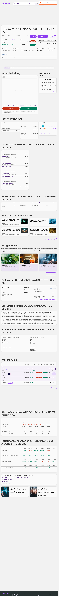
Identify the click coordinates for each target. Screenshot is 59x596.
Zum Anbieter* (52, 126)
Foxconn (4, 180)
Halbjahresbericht (6, 483)
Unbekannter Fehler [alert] (46, 2)
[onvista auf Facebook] (12, 595)
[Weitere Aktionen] (55, 369)
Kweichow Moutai (5, 156)
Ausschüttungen (35, 67)
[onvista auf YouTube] (14, 595)
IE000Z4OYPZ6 (5, 209)
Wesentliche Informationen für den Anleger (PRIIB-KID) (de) (15, 477)
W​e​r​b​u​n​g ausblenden (39, 15)
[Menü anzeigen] (15, 4)
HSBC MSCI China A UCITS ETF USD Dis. (15, 6)
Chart (12, 67)
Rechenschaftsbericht (7, 479)
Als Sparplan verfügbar (10, 57)
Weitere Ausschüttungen (31, 137)
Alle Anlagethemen (50, 274)
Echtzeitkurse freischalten (10, 383)
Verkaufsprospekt (6, 481)
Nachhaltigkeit (50, 67)
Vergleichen (42, 36)
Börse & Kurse (3, 6)
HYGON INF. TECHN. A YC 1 (7, 176)
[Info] (8, 48)
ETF (7, 6)
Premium (31, 3)
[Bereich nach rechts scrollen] (54, 374)
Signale (53, 36)
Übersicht (7, 67)
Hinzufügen (33, 36)
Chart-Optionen (32, 76)
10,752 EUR (45, 372)
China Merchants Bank (6, 163)
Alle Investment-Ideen (50, 239)
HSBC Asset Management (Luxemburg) (10, 337)
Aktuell (18, 3)
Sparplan (42, 67)
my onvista (25, 3)
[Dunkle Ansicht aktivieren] (7, 0)
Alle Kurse (18, 67)
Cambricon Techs (5, 170)
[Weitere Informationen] (39, 202)
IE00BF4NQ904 (5, 205)
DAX (22, 595)
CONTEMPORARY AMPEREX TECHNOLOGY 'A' (12, 153)
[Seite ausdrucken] (55, 33)
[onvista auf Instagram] (17, 595)
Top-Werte (39, 595)
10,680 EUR (39, 372)
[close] (56, 1)
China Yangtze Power (6, 166)
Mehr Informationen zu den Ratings (47, 299)
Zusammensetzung (26, 67)
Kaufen (33, 44)
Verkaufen (33, 41)
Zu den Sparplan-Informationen (48, 133)
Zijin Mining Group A (6, 173)
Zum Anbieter (52, 91)
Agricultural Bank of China (7, 183)
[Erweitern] (47, 36)
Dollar (30, 595)
